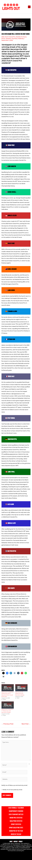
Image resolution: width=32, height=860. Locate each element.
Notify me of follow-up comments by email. (14, 785)
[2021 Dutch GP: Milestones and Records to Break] (21, 687)
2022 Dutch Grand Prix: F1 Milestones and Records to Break (7, 711)
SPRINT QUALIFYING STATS (16, 828)
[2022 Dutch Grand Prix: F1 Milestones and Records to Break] (7, 705)
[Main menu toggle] (29, 7)
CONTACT (16, 842)
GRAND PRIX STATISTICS (16, 818)
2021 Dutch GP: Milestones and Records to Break (19, 693)
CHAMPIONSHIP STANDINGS (16, 811)
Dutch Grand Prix (10, 37)
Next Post (26, 724)
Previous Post (7, 724)
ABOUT (11, 842)
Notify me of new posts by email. (12, 789)
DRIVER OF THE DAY (16, 834)
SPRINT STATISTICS (16, 824)
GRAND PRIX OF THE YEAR (16, 831)
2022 (2, 37)
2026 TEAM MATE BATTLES (16, 814)
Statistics (8, 38)
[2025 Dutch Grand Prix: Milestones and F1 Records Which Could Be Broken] (7, 687)
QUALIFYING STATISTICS (16, 821)
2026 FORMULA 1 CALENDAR (16, 808)
